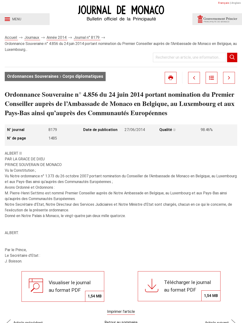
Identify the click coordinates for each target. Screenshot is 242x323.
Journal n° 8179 (87, 37)
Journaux (32, 37)
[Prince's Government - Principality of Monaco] (217, 19)
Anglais (236, 2)
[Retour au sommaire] (211, 78)
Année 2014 (57, 37)
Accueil (11, 37)
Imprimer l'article (121, 311)
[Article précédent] (194, 78)
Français (223, 2)
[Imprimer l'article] (171, 78)
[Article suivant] (229, 78)
